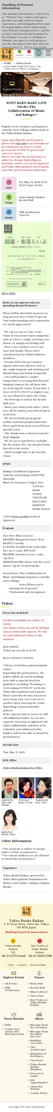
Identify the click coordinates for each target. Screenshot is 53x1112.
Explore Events (23, 63)
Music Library (39, 992)
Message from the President (39, 1026)
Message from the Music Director (39, 1034)
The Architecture (38, 1048)
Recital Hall (37, 988)
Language (38, 53)
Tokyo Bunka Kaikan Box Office (23, 768)
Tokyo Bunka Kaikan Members (38, 1067)
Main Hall (36, 983)
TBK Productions (12, 989)
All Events (11, 983)
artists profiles (20, 516)
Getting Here (19, 53)
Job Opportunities (39, 1081)
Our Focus (36, 1060)
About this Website (36, 1087)
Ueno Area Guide (36, 1074)
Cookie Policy (38, 1093)
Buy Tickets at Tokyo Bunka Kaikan (38, 1002)
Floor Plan (37, 996)
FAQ (11, 965)
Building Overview (36, 1041)
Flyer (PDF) (9, 293)
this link (21, 143)
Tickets (29, 53)
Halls (8, 1025)
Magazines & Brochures (38, 1055)
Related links (38, 965)
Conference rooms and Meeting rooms (14, 1032)
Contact (22, 965)
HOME (7, 63)
